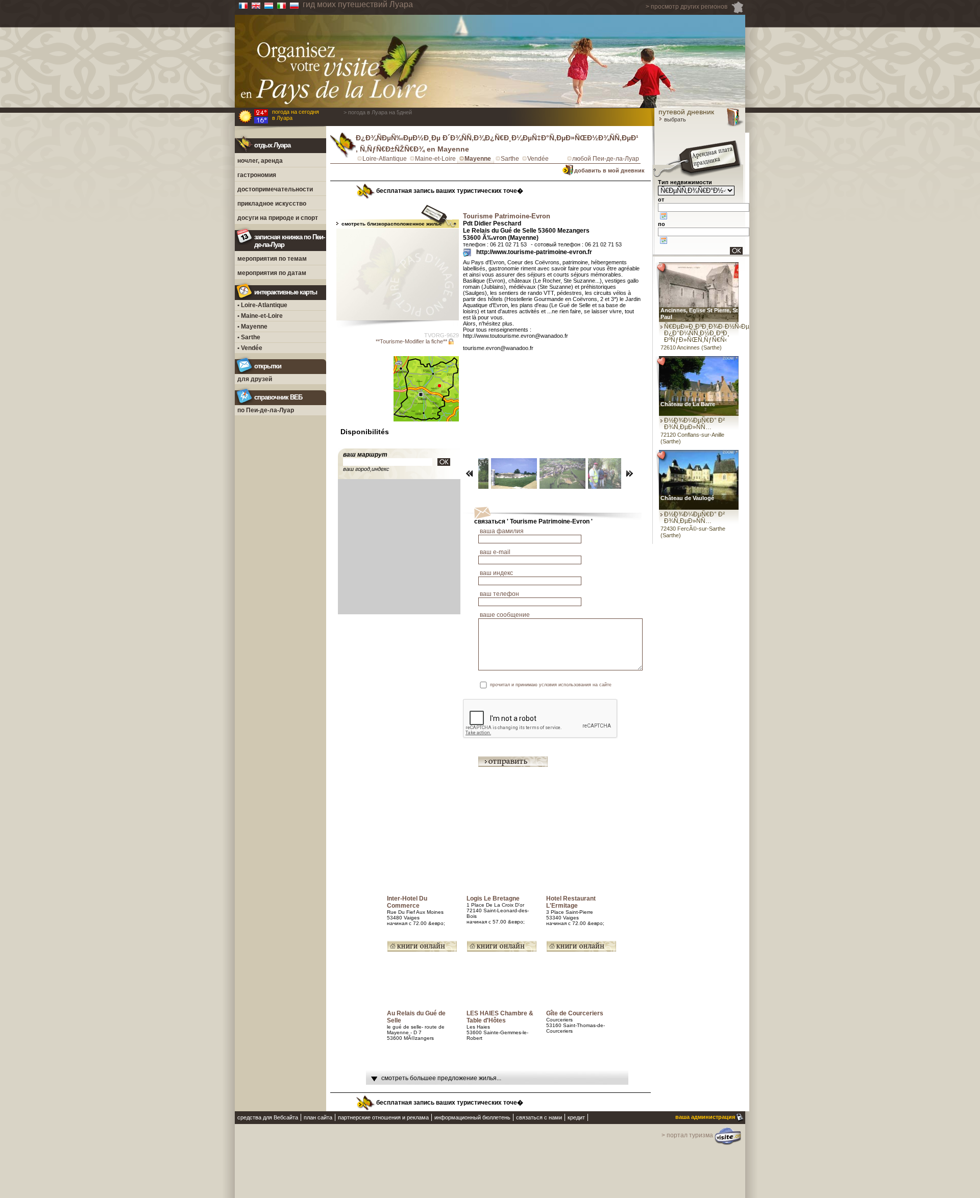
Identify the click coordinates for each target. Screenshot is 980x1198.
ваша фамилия (502, 531)
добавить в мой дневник (609, 170)
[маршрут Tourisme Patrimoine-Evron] (443, 462)
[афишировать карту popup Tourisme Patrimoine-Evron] (426, 427)
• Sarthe (248, 337)
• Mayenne (252, 326)
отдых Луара (272, 145)
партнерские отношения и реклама (383, 1117)
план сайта (318, 1117)
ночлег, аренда (260, 160)
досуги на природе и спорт (277, 217)
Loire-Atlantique (384, 158)
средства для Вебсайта (267, 1117)
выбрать (674, 119)
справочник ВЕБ (278, 397)
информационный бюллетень (472, 1117)
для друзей (254, 379)
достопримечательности (275, 189)
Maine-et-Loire (435, 158)
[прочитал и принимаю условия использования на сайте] (633, 685)
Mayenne (477, 158)
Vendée (538, 158)
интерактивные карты (285, 292)
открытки (267, 366)
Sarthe (510, 158)
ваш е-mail (495, 552)
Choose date (663, 216)
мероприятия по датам (271, 273)
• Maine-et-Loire (260, 315)
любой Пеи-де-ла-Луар (605, 158)
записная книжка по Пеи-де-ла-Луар (289, 240)
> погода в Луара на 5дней (378, 112)
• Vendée (249, 348)
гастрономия (256, 175)
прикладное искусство (271, 203)
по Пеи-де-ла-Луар (265, 410)
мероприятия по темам (272, 258)
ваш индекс (496, 573)
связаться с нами (539, 1117)
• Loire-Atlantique (262, 305)
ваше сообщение (505, 614)
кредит (576, 1117)
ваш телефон (499, 593)
